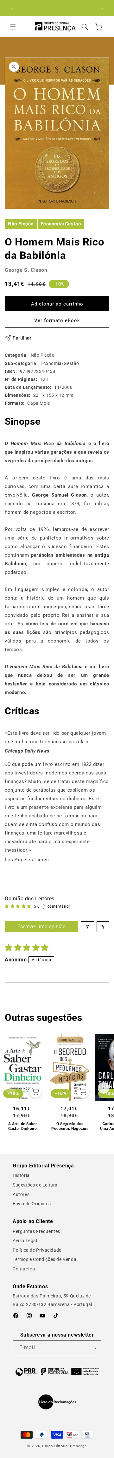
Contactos (24, 1268)
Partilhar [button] (22, 337)
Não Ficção (21, 224)
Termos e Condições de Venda (44, 1259)
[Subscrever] (94, 1347)
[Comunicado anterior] (12, 8)
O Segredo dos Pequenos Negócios (69, 1126)
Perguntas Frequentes (36, 1231)
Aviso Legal (25, 1240)
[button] (13, 27)
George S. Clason (26, 270)
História (21, 1175)
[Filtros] (87, 926)
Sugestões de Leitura (35, 1184)
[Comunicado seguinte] (102, 8)
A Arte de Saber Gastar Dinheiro (22, 1126)
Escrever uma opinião (41, 927)
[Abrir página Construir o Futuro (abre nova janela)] (57, 1371)
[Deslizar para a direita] (103, 1088)
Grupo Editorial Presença (64, 1446)
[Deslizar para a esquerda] (10, 1088)
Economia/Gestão (61, 224)
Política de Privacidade (37, 1250)
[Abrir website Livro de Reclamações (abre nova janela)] (57, 1402)
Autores (21, 1194)
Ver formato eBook (57, 320)
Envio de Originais (32, 1203)
